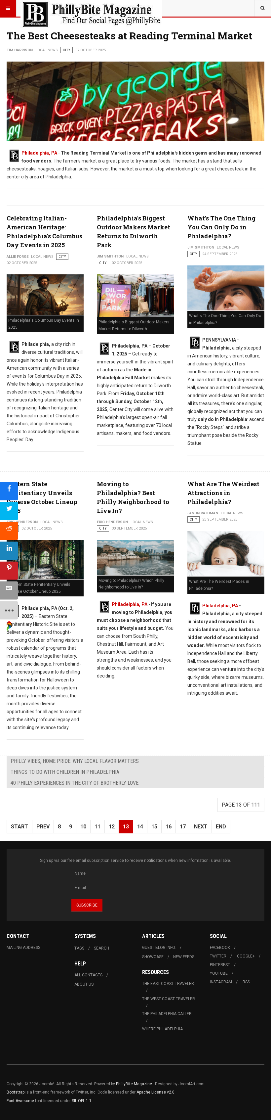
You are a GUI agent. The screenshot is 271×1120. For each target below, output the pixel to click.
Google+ (246, 956)
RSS (246, 982)
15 (154, 826)
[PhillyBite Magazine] (91, 8)
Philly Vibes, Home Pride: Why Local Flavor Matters (75, 761)
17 (183, 826)
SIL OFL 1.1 (82, 1100)
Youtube (219, 973)
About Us (84, 984)
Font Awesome (20, 1100)
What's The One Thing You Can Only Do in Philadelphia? (221, 227)
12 (112, 826)
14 (140, 826)
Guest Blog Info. (159, 947)
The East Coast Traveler (168, 983)
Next (201, 826)
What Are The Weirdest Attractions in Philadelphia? (223, 493)
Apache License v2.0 (155, 1092)
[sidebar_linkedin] (9, 551)
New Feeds (183, 957)
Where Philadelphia (162, 1029)
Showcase (153, 957)
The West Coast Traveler (168, 999)
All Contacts (88, 975)
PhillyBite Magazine (134, 1084)
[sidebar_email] (9, 591)
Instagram (221, 982)
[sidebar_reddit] (9, 531)
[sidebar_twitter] (9, 511)
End (221, 826)
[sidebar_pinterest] (9, 571)
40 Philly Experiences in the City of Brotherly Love (74, 783)
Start (19, 826)
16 (169, 826)
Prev (43, 826)
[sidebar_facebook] (9, 491)
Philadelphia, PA (39, 153)
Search (101, 948)
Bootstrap (15, 1092)
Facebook (220, 947)
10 (83, 826)
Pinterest (220, 964)
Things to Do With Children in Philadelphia (65, 772)
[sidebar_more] (9, 610)
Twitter (218, 956)
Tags (79, 948)
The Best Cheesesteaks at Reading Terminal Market (129, 35)
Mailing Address (23, 947)
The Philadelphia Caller (167, 1013)
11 (97, 826)
